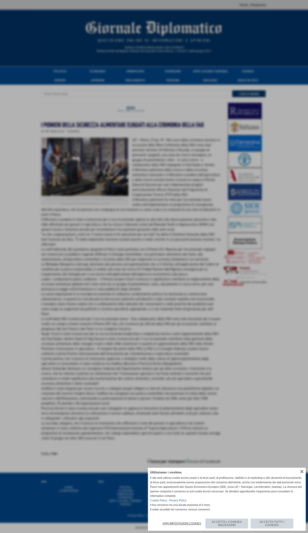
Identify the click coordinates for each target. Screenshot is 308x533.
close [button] (302, 471)
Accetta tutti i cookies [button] (272, 523)
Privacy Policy (177, 500)
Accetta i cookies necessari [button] (227, 523)
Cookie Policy (158, 500)
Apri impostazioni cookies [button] (182, 523)
